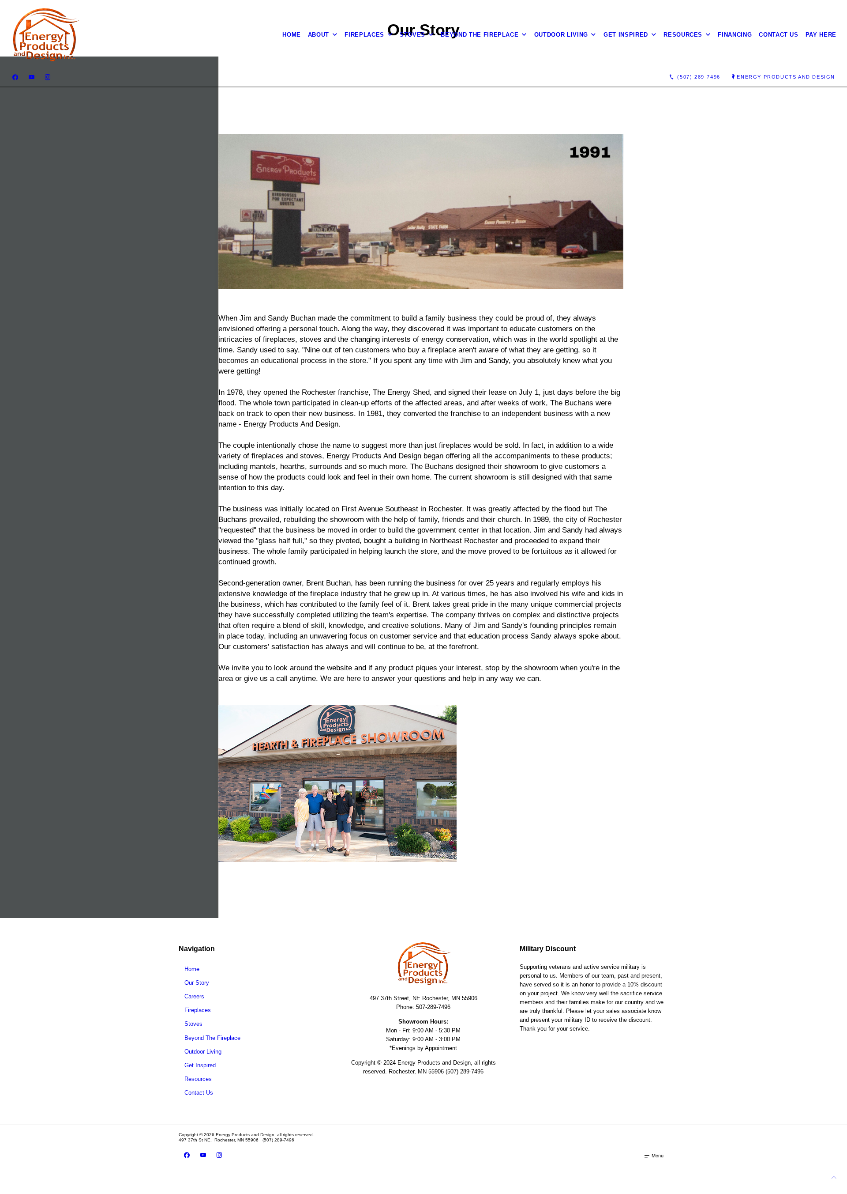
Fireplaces (364, 34)
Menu (656, 1155)
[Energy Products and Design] (45, 34)
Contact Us (778, 34)
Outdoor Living (561, 34)
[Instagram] (48, 77)
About (318, 34)
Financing (735, 34)
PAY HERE (821, 34)
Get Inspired (625, 34)
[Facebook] (15, 77)
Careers (194, 996)
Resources (682, 34)
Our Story (196, 982)
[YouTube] (31, 77)
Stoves (412, 34)
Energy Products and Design (786, 76)
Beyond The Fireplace (479, 34)
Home (291, 34)
